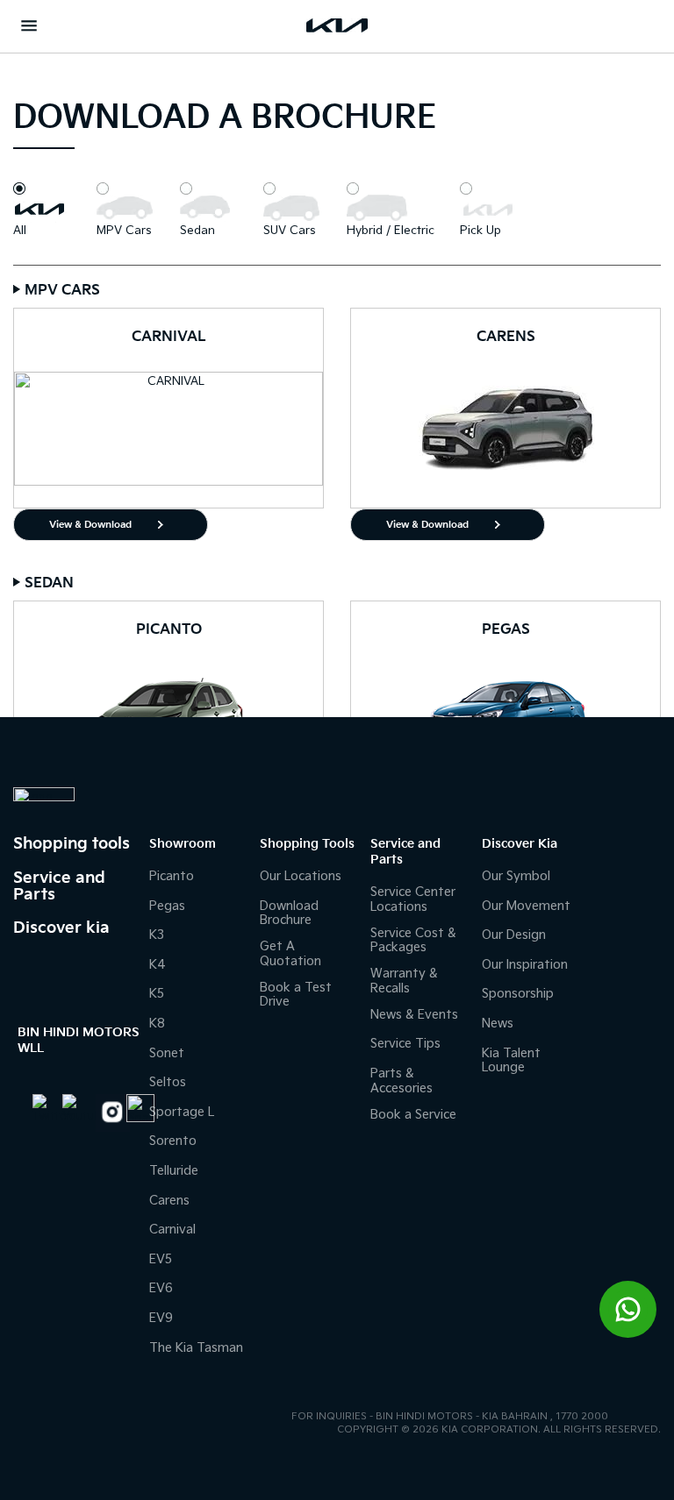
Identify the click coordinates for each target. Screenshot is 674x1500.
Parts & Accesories (401, 1081)
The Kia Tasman (196, 1347)
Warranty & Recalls (404, 981)
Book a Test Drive (296, 995)
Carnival (172, 1229)
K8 (157, 1023)
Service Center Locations (412, 899)
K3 (156, 935)
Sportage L (181, 1112)
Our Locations (300, 876)
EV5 (160, 1259)
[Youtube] (77, 1109)
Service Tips (405, 1043)
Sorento (173, 1141)
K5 (156, 993)
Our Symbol (516, 876)
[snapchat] (136, 1108)
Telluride (173, 1170)
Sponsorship (518, 993)
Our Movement (526, 906)
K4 (157, 964)
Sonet (166, 1053)
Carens (169, 1200)
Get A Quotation (290, 954)
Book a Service (413, 1114)
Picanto (171, 876)
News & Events (414, 1014)
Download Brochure (289, 913)
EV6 (161, 1288)
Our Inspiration (525, 964)
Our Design (514, 935)
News (497, 1023)
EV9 (161, 1318)
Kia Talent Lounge (511, 1061)
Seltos (167, 1082)
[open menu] (29, 25)
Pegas (167, 906)
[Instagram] (109, 1113)
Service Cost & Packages (413, 941)
